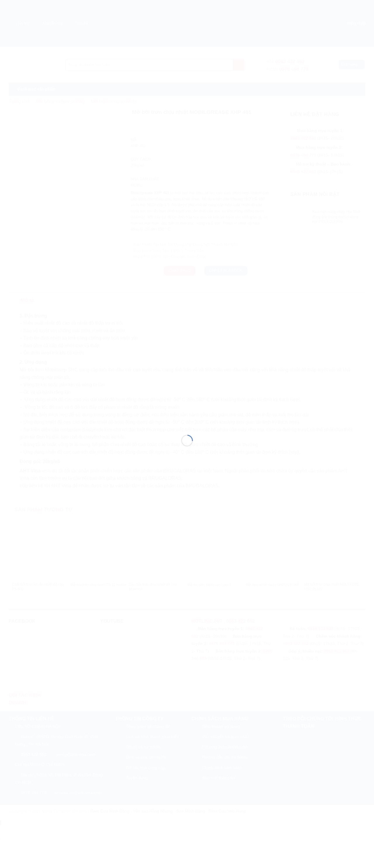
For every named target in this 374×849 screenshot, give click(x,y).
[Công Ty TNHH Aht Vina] (187, 413)
